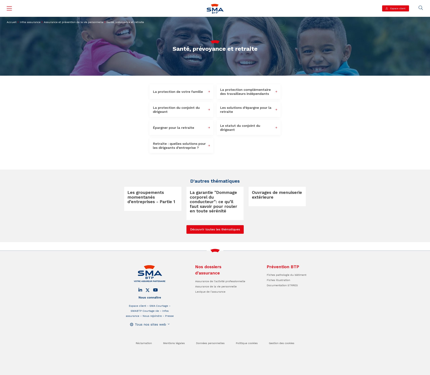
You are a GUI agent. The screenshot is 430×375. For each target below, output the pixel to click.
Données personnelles (210, 343)
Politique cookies (247, 343)
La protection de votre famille (178, 92)
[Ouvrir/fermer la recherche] (421, 8)
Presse (169, 315)
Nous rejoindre (152, 315)
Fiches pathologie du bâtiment (286, 274)
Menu (9, 8)
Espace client (397, 8)
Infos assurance (30, 22)
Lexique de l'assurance (210, 291)
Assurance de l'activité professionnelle (220, 281)
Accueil (11, 22)
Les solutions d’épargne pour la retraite (245, 110)
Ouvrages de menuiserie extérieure (277, 195)
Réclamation (144, 343)
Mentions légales (174, 343)
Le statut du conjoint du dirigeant (240, 128)
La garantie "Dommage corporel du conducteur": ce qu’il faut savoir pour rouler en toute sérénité (213, 201)
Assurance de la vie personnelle (216, 286)
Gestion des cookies (281, 343)
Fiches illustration (278, 280)
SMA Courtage (158, 305)
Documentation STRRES (282, 285)
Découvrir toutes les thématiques (215, 229)
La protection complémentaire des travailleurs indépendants (245, 92)
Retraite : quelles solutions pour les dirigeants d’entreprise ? (179, 146)
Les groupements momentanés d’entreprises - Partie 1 (151, 197)
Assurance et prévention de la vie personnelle (73, 22)
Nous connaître (149, 297)
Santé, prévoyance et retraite (125, 22)
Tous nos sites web (150, 324)
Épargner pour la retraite (173, 128)
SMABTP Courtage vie (145, 310)
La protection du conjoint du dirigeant (176, 110)
